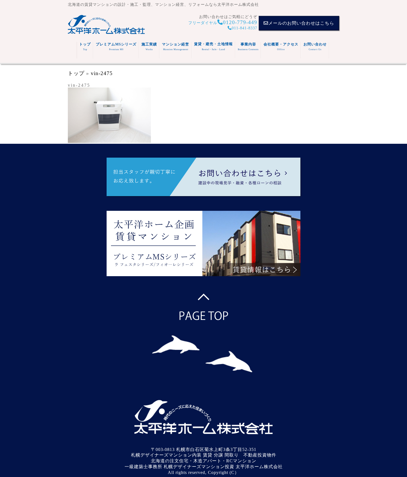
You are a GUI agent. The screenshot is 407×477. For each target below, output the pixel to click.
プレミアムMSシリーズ (116, 46)
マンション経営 (175, 46)
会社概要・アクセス (281, 46)
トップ (85, 46)
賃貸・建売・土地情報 (213, 46)
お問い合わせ (315, 46)
